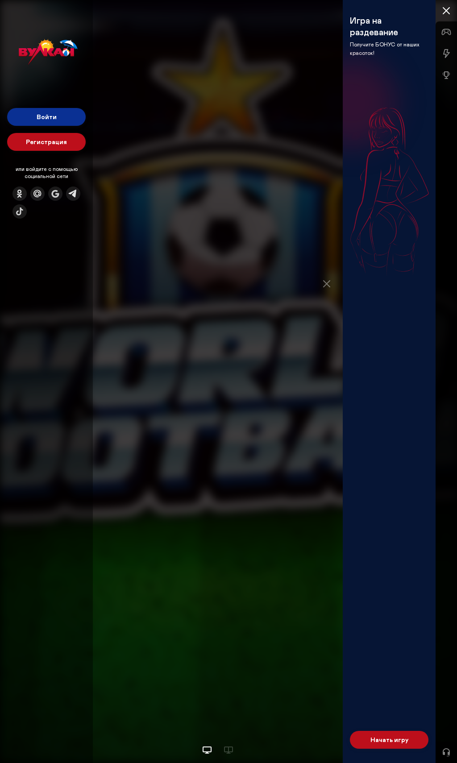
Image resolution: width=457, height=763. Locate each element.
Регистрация (46, 141)
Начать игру (389, 739)
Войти (47, 116)
